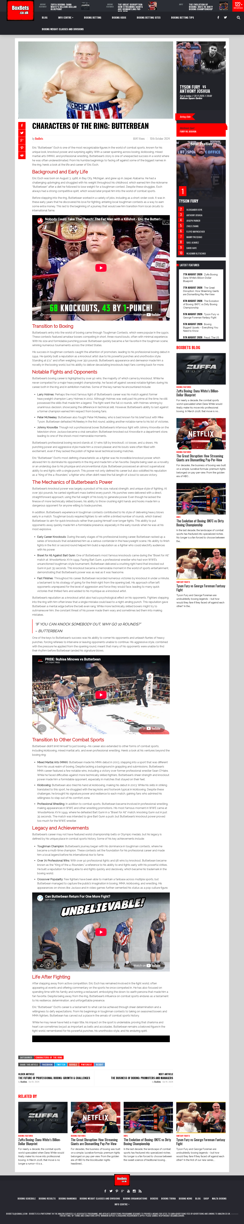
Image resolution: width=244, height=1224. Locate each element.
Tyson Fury (188, 201)
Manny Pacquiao (194, 237)
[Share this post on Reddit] (22, 155)
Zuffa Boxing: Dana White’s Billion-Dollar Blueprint (64, 7)
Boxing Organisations (135, 1198)
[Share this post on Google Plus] (22, 140)
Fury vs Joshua (188, 131)
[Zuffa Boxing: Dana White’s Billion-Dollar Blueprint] (85, 6)
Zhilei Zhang (192, 226)
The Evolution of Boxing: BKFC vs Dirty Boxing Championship (201, 7)
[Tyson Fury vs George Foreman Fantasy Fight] (201, 564)
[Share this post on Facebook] (22, 125)
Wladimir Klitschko (196, 253)
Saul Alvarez (192, 242)
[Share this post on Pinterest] (22, 148)
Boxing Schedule (27, 1198)
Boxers (154, 1198)
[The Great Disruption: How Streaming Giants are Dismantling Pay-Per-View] (152, 6)
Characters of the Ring (49, 1057)
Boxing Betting (92, 17)
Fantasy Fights (183, 582)
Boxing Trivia (168, 1198)
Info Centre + (65, 17)
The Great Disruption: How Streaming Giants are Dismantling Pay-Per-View (130, 8)
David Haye (191, 248)
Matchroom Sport (187, 128)
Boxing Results (47, 1198)
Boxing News (185, 1198)
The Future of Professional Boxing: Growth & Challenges (54, 1078)
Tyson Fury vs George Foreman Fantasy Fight (200, 587)
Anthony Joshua (194, 215)
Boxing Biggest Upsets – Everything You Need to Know (200, 327)
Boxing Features (42, 5)
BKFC (181, 4)
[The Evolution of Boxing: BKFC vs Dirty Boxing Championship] (223, 6)
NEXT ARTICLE (166, 1074)
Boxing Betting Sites (149, 17)
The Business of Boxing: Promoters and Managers (142, 1078)
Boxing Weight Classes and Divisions (63, 29)
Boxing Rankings (68, 1198)
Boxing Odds (119, 17)
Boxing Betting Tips (182, 17)
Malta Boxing (219, 1198)
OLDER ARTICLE (26, 1074)
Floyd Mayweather (195, 231)
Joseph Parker (193, 220)
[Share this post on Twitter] (22, 133)
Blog (44, 17)
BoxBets (39, 139)
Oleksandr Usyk (194, 209)
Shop (206, 1198)
